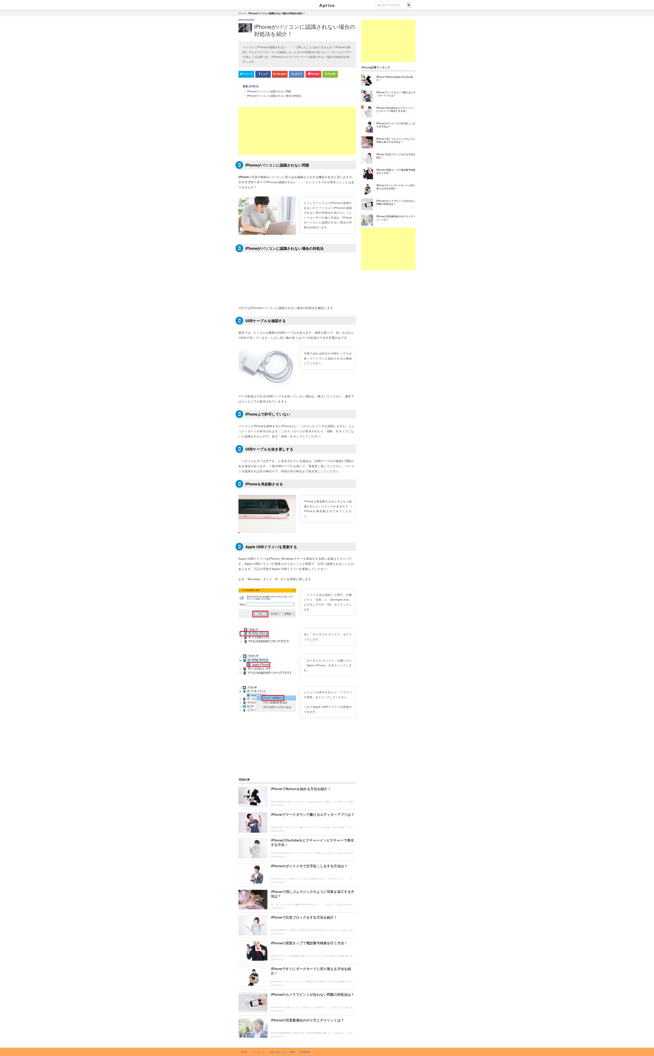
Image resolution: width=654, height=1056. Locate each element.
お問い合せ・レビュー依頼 (282, 1051)
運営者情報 (305, 1051)
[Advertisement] (297, 131)
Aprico (327, 5)
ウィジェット (258, 1051)
